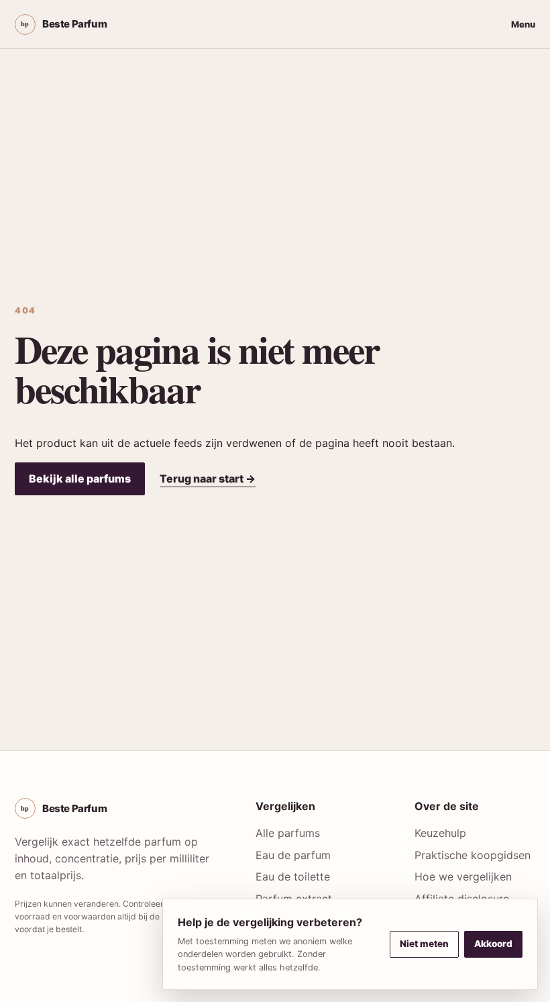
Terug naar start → (208, 478)
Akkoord (493, 943)
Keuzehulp (440, 833)
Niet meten (424, 943)
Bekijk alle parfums (80, 478)
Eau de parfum (293, 855)
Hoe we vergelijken (463, 876)
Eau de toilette (293, 876)
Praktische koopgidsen (473, 855)
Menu (523, 24)
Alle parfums (288, 833)
